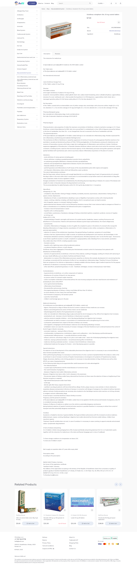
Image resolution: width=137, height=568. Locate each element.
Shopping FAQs (73, 543)
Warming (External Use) (24, 88)
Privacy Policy (46, 543)
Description (47, 53)
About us (40, 3)
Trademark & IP (73, 540)
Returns (44, 540)
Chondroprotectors (22, 85)
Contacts (47, 3)
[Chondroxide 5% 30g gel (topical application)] (109, 501)
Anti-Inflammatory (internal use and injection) (27, 80)
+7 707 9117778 (20, 539)
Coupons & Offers (47, 548)
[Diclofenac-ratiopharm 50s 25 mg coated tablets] (63, 30)
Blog (52, 3)
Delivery (44, 537)
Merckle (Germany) (114, 30)
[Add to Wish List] (119, 22)
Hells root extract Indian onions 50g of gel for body (27, 518)
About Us (72, 537)
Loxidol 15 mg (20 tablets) (77, 518)
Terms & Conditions (48, 545)
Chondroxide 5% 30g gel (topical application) (106, 518)
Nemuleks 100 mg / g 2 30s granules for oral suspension (54, 518)
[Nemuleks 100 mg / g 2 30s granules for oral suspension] (54, 501)
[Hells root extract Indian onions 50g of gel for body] (27, 501)
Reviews (57, 53)
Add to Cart (31, 523)
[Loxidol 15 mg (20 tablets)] (82, 501)
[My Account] (111, 3)
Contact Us (72, 548)
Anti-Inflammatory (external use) (26, 77)
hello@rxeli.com (19, 541)
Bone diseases (21, 83)
